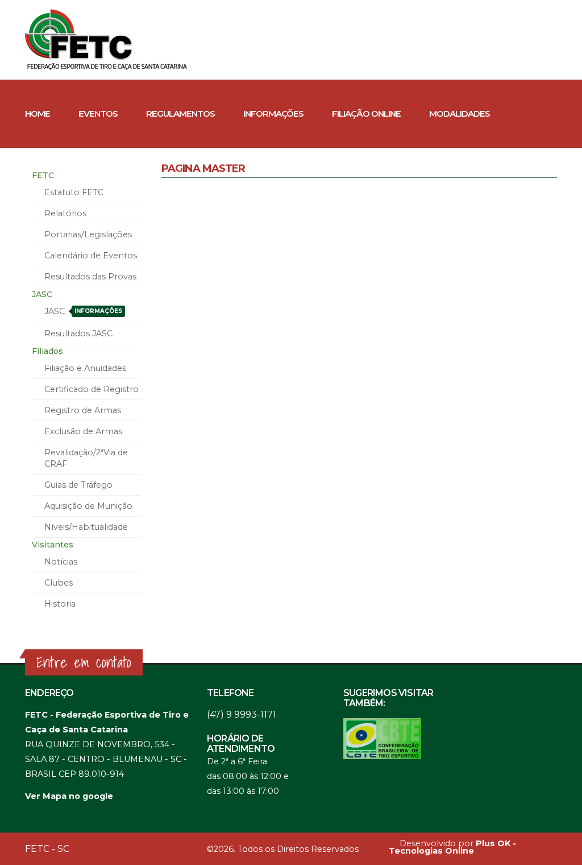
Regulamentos (180, 113)
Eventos (98, 113)
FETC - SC (47, 848)
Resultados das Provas (90, 276)
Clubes (56, 181)
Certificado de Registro (91, 389)
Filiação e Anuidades (85, 368)
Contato (120, 181)
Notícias (60, 562)
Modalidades (459, 113)
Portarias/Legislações (88, 234)
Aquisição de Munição (88, 506)
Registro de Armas (82, 410)
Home (37, 113)
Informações (273, 113)
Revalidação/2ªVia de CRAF (86, 458)
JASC (83, 311)
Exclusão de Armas (83, 431)
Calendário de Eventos (90, 255)
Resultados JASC (78, 333)
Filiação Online (366, 113)
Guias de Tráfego (78, 485)
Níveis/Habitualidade (86, 527)
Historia (60, 604)
